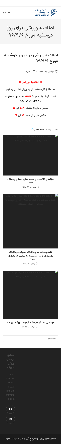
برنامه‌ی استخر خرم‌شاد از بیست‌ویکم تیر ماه (30, 322)
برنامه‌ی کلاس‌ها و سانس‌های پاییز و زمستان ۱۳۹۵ (30, 181)
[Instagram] (10, 419)
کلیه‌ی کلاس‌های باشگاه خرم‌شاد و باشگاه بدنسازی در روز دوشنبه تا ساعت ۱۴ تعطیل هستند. (30, 255)
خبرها (28, 72)
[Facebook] (10, 409)
